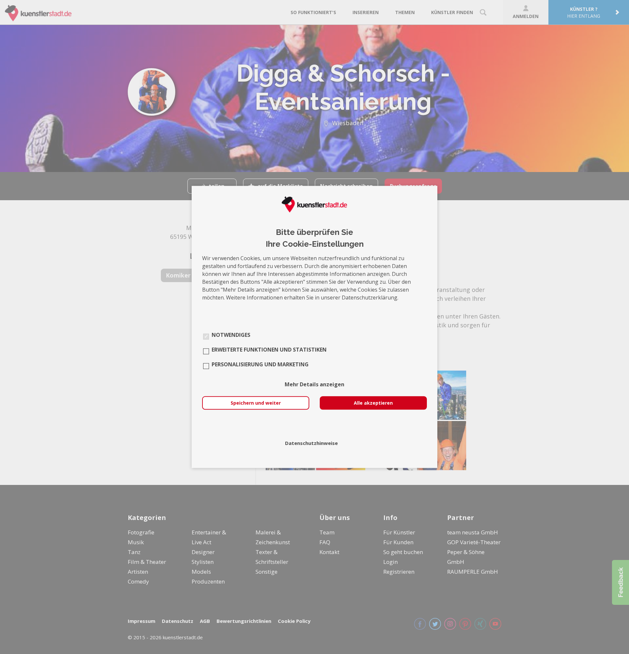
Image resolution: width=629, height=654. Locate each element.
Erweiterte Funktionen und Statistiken (269, 350)
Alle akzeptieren (373, 403)
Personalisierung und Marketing (260, 364)
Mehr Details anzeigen (314, 384)
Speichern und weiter (256, 403)
